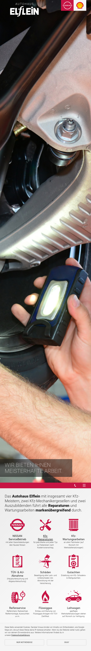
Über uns (15, 47)
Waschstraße (16, 34)
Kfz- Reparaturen (45, 537)
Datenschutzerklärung (20, 635)
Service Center (17, 41)
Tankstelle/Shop (18, 28)
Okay (66, 642)
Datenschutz (16, 73)
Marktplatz (15, 22)
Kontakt (14, 54)
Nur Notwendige (24, 642)
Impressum (16, 67)
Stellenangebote (18, 60)
